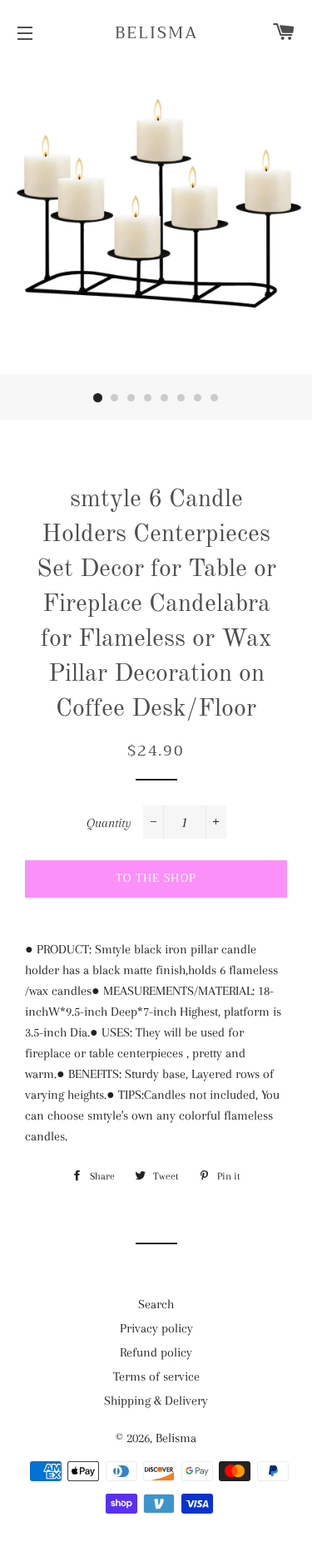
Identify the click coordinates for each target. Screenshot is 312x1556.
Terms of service (156, 1376)
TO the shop (156, 878)
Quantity (109, 822)
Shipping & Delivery (156, 1400)
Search (156, 1304)
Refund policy (156, 1352)
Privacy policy (156, 1328)
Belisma (156, 33)
